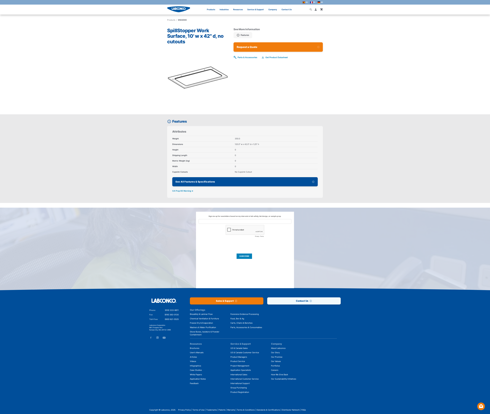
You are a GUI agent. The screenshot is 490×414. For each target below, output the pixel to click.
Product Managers (238, 357)
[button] (316, 10)
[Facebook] (150, 337)
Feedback (194, 383)
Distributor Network (291, 410)
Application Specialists (240, 370)
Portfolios (275, 366)
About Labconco (278, 348)
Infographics (195, 366)
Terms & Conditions (246, 410)
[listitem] (243, 35)
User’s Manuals (197, 352)
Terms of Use (198, 410)
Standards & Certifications (268, 410)
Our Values (276, 361)
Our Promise (276, 357)
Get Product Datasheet (276, 57)
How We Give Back (279, 374)
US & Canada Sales (239, 348)
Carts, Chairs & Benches (241, 323)
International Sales (238, 374)
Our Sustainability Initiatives (283, 379)
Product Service (237, 361)
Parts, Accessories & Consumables (246, 327)
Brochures (194, 348)
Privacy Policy (184, 410)
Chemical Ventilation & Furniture (204, 318)
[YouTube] (164, 337)
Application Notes (198, 379)
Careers (274, 370)
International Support (240, 383)
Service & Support (255, 9)
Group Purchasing (238, 387)
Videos (193, 361)
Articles (193, 357)
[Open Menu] (4, 8)
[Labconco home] (164, 301)
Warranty (231, 410)
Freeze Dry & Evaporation (201, 323)
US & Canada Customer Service (244, 352)
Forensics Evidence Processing (244, 314)
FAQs (303, 410)
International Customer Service (244, 379)
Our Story (275, 352)
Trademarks (211, 410)
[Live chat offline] (481, 409)
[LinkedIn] (157, 337)
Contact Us (286, 9)
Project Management (239, 366)
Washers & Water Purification (203, 327)
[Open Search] (311, 9)
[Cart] (321, 9)
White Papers (196, 374)
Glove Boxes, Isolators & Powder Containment (204, 333)
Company (272, 9)
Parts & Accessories (247, 57)
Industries (224, 9)
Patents (222, 410)
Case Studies (196, 370)
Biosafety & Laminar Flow (201, 314)
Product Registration (239, 392)
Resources (238, 9)
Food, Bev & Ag (237, 318)
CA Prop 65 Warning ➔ (182, 191)
